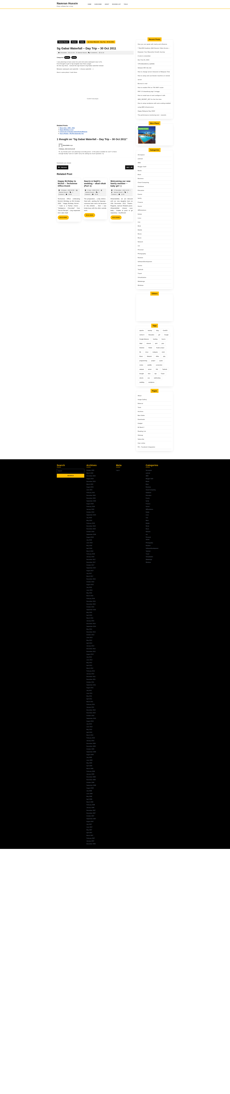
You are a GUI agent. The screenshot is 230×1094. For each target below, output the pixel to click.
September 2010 (91, 718)
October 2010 (90, 715)
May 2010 (89, 729)
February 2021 (90, 492)
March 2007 (89, 835)
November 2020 (91, 498)
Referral (140, 403)
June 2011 (89, 693)
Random (140, 257)
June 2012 (89, 660)
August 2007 (90, 821)
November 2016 (91, 579)
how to (163, 339)
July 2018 (89, 540)
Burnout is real (142, 83)
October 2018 (90, 531)
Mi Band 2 (141, 427)
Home (89, 4)
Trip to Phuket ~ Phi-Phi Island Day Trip (72, 133)
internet (149, 343)
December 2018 (91, 526)
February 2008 (90, 804)
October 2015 (90, 607)
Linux (139, 218)
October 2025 (90, 470)
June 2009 (89, 760)
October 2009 (90, 749)
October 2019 (90, 512)
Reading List (116, 4)
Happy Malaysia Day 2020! (146, 111)
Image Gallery (142, 399)
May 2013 (89, 640)
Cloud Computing (143, 182)
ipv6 (156, 343)
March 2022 (89, 484)
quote (161, 360)
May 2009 (89, 763)
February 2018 (90, 554)
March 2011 (89, 701)
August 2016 (90, 584)
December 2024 (91, 476)
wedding (141, 382)
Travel (140, 273)
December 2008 (91, 777)
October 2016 (90, 581)
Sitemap (140, 435)
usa (149, 378)
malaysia (155, 352)
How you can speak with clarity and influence (152, 44)
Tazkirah (140, 269)
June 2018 (89, 542)
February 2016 (90, 598)
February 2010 (90, 738)
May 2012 (89, 662)
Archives (140, 411)
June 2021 (89, 489)
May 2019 (89, 520)
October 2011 (90, 682)
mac (139, 222)
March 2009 (89, 768)
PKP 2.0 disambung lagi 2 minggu (149, 91)
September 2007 (91, 818)
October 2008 (90, 782)
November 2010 (91, 712)
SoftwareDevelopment (145, 261)
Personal (140, 249)
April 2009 (89, 765)
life (140, 352)
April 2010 (89, 732)
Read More (64, 218)
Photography (142, 253)
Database (141, 186)
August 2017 (90, 570)
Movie (140, 234)
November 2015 (91, 604)
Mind (139, 226)
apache (141, 330)
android (140, 158)
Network (140, 242)
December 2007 (91, 810)
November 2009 (91, 746)
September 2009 (91, 752)
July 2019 (89, 517)
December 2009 (91, 743)
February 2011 (90, 704)
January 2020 (90, 509)
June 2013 (89, 637)
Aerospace (141, 154)
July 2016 (89, 587)
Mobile (140, 230)
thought (141, 373)
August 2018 (90, 537)
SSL (157, 369)
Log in (118, 470)
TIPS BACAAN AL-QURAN (146, 64)
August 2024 (90, 478)
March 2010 (89, 735)
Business (141, 178)
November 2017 (91, 562)
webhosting (157, 378)
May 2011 (89, 696)
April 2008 (89, 799)
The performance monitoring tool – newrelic (152, 115)
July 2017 (89, 573)
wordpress (151, 382)
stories (140, 265)
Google (166, 334)
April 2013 (89, 643)
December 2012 (91, 648)
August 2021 (90, 487)
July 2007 (89, 824)
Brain (139, 174)
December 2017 (91, 559)
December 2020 (91, 495)
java (163, 343)
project (153, 360)
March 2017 (89, 576)
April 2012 (89, 665)
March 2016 (89, 595)
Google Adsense (144, 339)
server (150, 369)
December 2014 (91, 623)
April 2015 (89, 615)
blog (157, 330)
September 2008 (91, 785)
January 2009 (90, 774)
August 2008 (90, 788)
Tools (126, 4)
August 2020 (90, 503)
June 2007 (89, 827)
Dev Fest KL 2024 (143, 60)
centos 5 (141, 334)
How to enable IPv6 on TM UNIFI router (151, 87)
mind (163, 352)
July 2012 (89, 657)
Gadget (140, 423)
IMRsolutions (142, 210)
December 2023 (91, 481)
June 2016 (89, 590)
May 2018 (89, 545)
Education (141, 190)
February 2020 (90, 506)
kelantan (141, 347)
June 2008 (89, 793)
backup (150, 330)
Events (74, 42)
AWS (139, 162)
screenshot (159, 365)
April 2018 (89, 548)
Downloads (141, 419)
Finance (140, 202)
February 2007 (90, 838)
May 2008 (89, 796)
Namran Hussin (67, 3)
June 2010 (89, 726)
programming (143, 360)
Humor (140, 206)
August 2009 (90, 754)
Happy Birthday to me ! (67, 129)
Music (140, 238)
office (157, 356)
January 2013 (90, 646)
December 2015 (91, 601)
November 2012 (91, 651)
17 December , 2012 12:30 (121, 190)
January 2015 (90, 620)
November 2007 (91, 813)
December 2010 (91, 710)
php (164, 356)
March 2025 (89, 473)
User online (141, 443)
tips (156, 373)
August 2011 (90, 687)
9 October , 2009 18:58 (67, 190)
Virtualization (142, 277)
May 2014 (89, 629)
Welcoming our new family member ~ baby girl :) (120, 183)
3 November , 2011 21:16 (67, 52)
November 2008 (91, 779)
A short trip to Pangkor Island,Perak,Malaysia (73, 131)
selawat (141, 369)
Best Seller (141, 415)
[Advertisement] (115, 22)
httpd (140, 343)
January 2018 (90, 556)
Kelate (140, 214)
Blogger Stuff (142, 166)
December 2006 (91, 843)
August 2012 (90, 654)
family (82, 42)
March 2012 (89, 668)
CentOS (165, 330)
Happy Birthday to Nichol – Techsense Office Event (67, 183)
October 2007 (90, 816)
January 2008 (90, 807)
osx (139, 245)
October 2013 (90, 634)
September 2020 (91, 501)
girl (159, 334)
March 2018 (89, 551)
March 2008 (89, 802)
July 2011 (89, 690)
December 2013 (91, 632)
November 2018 (91, 529)
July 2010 (89, 724)
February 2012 (90, 671)
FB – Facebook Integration (146, 447)
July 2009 (89, 757)
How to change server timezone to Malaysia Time (154, 71)
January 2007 (90, 841)
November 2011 (91, 679)
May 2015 (89, 612)
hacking (155, 339)
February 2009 (90, 771)
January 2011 (90, 707)
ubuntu (141, 378)
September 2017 (91, 568)
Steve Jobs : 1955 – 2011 (67, 128)
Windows (140, 285)
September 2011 (91, 685)
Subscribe (98, 4)
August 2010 (90, 721)
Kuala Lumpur (160, 347)
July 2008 (89, 791)
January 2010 (90, 740)
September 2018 (91, 534)
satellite (149, 365)
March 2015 (89, 618)
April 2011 (89, 699)
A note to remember (144, 56)
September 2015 (91, 609)
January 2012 (90, 673)
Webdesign (141, 281)
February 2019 (90, 523)
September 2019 (91, 515)
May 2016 (89, 593)
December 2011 (91, 676)
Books (140, 170)
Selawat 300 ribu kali (144, 68)
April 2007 (89, 832)
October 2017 (90, 565)
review (141, 365)
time (149, 373)
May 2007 (89, 830)
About (107, 4)
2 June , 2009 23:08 (93, 190)
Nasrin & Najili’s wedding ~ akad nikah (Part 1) (95, 183)
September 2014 (91, 626)
